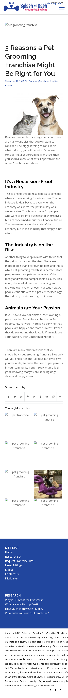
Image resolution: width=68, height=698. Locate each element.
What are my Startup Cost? (21, 604)
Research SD (13, 556)
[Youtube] (55, 689)
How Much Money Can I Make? (24, 609)
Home (9, 552)
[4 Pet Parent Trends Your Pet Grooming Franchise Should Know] (19, 513)
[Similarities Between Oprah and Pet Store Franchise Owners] (19, 427)
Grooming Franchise (39, 81)
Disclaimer (11, 578)
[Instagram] (60, 689)
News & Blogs (13, 565)
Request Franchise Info (19, 561)
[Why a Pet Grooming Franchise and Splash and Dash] (48, 513)
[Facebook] (50, 689)
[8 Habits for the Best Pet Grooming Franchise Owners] (19, 455)
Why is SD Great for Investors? (24, 600)
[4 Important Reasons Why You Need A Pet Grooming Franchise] (48, 427)
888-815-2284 (55, 3)
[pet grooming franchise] (30, 32)
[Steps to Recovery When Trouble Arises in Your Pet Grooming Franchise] (48, 455)
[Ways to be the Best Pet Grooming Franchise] (48, 484)
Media (9, 570)
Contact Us (12, 574)
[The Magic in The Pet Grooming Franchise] (19, 484)
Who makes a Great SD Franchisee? (27, 613)
